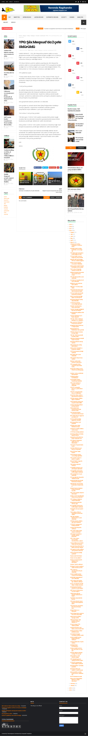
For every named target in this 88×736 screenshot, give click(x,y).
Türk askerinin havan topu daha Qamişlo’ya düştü (76, 290)
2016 (70, 230)
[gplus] (85, 1)
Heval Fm (6, 200)
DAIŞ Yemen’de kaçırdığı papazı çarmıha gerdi (76, 297)
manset (37, 35)
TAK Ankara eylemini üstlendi (75, 465)
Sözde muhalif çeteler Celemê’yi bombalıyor (76, 574)
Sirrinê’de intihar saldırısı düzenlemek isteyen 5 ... (77, 396)
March (72, 242)
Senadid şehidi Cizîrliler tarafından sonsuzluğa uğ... (76, 250)
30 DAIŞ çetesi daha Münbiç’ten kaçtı (75, 426)
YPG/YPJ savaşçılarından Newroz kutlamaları (76, 392)
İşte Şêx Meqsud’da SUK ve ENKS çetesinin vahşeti (77, 547)
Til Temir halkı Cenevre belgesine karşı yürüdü (76, 257)
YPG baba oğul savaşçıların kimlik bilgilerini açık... (76, 253)
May (71, 238)
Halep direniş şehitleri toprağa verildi (75, 617)
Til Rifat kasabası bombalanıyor (74, 377)
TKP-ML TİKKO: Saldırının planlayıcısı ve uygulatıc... (77, 319)
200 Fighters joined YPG (54, 181)
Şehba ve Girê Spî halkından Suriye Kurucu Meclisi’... (77, 496)
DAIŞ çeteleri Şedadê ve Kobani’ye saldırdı (76, 348)
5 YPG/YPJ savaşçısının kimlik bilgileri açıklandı (76, 663)
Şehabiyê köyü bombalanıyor (74, 645)
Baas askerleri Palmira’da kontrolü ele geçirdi (76, 323)
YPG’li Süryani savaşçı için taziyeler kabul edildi (76, 402)
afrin (68, 28)
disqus (52, 197)
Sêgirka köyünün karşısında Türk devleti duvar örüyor (77, 274)
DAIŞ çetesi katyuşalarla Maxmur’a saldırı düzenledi (76, 680)
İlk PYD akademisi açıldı (76, 676)
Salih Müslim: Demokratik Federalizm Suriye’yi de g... (76, 485)
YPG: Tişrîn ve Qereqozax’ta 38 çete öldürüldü (76, 571)
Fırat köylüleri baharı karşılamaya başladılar (76, 380)
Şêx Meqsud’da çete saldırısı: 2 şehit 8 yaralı (76, 669)
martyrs (22, 178)
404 (5, 203)
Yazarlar (6, 209)
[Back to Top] (85, 734)
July (71, 234)
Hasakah (51, 178)
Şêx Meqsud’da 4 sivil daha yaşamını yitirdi (76, 434)
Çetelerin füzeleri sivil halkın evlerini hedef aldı (77, 628)
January (72, 685)
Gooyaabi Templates (26, 733)
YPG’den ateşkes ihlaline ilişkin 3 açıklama (76, 399)
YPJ (71, 147)
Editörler (6, 207)
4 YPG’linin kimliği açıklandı (76, 432)
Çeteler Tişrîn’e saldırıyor (76, 564)
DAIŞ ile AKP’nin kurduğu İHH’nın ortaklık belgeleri (77, 260)
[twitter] (76, 1)
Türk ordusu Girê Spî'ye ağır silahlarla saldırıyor (76, 581)
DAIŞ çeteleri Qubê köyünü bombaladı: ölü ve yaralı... (77, 266)
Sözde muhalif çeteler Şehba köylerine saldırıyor (75, 638)
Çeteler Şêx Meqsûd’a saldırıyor (75, 528)
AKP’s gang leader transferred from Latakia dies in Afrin (8, 121)
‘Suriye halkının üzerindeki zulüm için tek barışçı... (76, 543)
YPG (47, 35)
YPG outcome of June (74, 189)
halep (28, 35)
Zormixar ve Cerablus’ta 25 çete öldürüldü (77, 281)
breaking (31, 28)
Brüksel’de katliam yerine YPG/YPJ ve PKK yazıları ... (76, 370)
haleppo (33, 35)
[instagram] (83, 1)
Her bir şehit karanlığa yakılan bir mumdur (75, 419)
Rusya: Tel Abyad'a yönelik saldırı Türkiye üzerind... (77, 584)
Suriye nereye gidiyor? (75, 557)
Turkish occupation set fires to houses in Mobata (49, 28)
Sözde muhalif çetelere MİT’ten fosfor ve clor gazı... (76, 649)
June (71, 236)
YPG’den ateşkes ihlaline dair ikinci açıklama (76, 521)
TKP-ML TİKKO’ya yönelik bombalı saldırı (76, 336)
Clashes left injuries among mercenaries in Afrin (14, 710)
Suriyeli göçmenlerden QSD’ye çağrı (76, 503)
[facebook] (81, 1)
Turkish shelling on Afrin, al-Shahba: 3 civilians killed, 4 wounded (9, 153)
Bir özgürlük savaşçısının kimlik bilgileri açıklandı (76, 506)
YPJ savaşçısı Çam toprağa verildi (79, 139)
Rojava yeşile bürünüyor (76, 556)
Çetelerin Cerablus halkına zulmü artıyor (76, 429)
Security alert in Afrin (7, 713)
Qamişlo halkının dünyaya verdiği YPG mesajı (76, 653)
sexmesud (42, 35)
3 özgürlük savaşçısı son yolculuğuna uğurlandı (76, 468)
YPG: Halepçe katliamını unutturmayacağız (76, 500)
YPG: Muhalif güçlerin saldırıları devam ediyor (76, 660)
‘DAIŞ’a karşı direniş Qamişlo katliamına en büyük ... (76, 595)
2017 (70, 228)
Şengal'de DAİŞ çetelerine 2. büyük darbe (76, 326)
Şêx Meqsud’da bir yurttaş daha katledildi (76, 300)
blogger (46, 197)
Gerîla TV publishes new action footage (11, 715)
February (72, 683)
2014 (70, 690)
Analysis (80, 17)
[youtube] (78, 1)
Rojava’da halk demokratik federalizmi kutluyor (76, 481)
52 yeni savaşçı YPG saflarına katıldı (75, 625)
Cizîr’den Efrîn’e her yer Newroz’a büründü (76, 449)
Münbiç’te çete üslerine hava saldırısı (76, 284)
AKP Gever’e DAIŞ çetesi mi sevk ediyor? (76, 591)
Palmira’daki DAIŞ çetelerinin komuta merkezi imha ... (75, 409)
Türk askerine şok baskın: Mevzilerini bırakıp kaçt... (76, 607)
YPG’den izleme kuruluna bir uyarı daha (76, 332)
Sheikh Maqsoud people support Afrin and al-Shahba (9, 178)
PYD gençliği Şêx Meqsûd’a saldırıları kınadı (77, 478)
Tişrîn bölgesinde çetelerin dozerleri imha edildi (77, 614)
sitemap (6, 214)
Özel (5, 212)
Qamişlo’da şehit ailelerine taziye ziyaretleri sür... (76, 438)
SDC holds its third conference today (11, 706)
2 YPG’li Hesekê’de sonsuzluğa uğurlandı (76, 303)
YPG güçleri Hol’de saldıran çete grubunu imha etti (77, 550)
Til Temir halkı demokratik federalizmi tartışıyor (76, 293)
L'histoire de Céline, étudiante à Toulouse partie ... (76, 245)
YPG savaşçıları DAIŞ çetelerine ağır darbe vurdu (76, 365)
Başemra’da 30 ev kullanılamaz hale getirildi (77, 329)
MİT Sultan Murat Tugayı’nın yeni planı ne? (77, 416)
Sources (16, 1)
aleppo (24, 35)
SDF (9, 17)
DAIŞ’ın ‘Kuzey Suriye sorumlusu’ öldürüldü (76, 263)
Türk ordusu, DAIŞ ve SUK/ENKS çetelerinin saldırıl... (76, 513)
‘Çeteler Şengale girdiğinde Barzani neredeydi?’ (77, 310)
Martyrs (17, 17)
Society (64, 17)
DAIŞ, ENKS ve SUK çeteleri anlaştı (75, 656)
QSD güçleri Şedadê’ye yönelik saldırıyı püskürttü (76, 535)
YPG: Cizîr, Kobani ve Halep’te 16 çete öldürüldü (75, 384)
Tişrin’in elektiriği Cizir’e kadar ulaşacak (76, 316)
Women (72, 17)
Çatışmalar (6, 210)
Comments (81, 147)
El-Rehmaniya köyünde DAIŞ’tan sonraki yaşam (76, 587)
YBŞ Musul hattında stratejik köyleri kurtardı (77, 339)
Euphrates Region (52, 17)
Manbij (36, 175)
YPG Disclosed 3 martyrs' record (24, 181)
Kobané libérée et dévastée (74, 611)
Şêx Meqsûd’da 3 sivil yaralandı (75, 423)
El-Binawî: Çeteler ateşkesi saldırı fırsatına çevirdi (77, 567)
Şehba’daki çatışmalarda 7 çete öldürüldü (76, 578)
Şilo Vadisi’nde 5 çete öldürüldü (75, 355)
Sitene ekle (6, 198)
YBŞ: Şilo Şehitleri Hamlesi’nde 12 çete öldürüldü (76, 518)
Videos (13, 22)
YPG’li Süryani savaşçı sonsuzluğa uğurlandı (76, 455)
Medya (5, 205)
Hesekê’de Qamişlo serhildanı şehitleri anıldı (76, 634)
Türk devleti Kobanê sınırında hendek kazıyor (77, 413)
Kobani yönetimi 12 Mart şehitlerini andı (76, 631)
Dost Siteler (6, 202)
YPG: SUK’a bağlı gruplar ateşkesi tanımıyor (76, 531)
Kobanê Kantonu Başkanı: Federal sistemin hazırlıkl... (76, 489)
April (71, 240)
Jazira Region (38, 17)
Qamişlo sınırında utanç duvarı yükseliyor (76, 306)
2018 (70, 226)
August (72, 232)
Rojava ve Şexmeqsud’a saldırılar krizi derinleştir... (76, 561)
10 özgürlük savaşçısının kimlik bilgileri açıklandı (76, 471)
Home (3, 1)
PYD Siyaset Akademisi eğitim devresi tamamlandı (76, 442)
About (11, 1)
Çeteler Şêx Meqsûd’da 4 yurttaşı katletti (76, 405)
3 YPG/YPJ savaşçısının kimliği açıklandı (76, 525)
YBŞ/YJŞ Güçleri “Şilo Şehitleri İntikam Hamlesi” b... (75, 621)
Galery (5, 22)
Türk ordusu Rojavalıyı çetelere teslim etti (75, 270)
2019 (70, 224)
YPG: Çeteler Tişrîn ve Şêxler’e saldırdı (75, 458)
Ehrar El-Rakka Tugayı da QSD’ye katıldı (76, 461)
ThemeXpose (10, 733)
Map (7, 1)
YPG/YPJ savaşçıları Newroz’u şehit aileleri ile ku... (76, 388)
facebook (58, 197)
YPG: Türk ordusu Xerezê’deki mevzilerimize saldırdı (76, 540)
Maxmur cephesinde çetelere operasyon (76, 362)
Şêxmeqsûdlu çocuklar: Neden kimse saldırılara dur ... (76, 673)
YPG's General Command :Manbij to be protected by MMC (40, 180)
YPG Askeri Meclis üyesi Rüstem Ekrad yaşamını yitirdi (76, 602)
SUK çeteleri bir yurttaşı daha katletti (76, 345)
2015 (70, 688)
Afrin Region (27, 17)
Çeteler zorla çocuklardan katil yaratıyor (76, 374)
